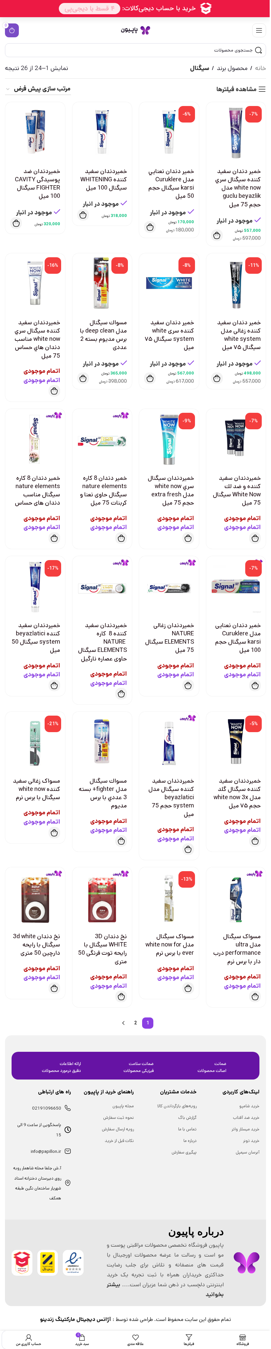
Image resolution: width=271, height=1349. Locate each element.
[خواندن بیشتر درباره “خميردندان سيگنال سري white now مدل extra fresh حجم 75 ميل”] (188, 538)
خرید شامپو (249, 1106)
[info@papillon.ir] (67, 1151)
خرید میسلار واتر (245, 1129)
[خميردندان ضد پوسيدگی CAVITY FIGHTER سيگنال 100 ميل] (35, 132)
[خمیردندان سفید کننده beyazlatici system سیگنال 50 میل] (35, 586)
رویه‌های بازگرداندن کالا (177, 1106)
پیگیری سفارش (184, 1152)
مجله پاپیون (123, 1106)
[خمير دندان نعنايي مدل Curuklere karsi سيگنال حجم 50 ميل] (169, 132)
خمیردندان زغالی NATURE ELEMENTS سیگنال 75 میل (169, 638)
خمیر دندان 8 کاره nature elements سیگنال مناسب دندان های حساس (37, 491)
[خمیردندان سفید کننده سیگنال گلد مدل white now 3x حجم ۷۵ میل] (236, 741)
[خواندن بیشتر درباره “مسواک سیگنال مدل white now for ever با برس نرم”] (188, 988)
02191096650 (46, 1108)
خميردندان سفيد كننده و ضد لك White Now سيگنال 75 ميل (237, 491)
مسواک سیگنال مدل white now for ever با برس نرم (169, 944)
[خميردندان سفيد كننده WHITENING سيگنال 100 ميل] (102, 132)
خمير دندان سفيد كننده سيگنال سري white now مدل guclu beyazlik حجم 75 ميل (238, 188)
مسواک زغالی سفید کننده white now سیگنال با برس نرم (36, 789)
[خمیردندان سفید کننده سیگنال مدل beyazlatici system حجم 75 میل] (169, 741)
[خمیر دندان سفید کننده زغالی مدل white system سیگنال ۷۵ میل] (236, 283)
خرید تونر (251, 1141)
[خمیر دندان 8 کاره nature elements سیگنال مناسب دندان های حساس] (35, 438)
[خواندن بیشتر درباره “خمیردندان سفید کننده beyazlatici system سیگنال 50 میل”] (54, 685)
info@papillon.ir (46, 1152)
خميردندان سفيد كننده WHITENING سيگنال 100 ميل (103, 179)
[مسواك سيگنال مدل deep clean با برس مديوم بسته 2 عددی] (102, 283)
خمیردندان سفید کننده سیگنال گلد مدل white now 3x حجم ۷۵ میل (237, 793)
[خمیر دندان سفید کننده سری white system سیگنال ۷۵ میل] (169, 283)
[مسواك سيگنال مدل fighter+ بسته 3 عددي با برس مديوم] (102, 741)
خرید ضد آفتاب (246, 1118)
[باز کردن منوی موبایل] (259, 30)
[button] (217, 235)
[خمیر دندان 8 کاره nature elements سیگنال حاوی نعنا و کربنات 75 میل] (102, 438)
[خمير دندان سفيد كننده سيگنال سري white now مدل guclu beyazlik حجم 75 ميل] (236, 132)
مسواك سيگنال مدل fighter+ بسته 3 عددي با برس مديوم (103, 793)
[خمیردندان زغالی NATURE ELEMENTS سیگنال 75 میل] (169, 586)
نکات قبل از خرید (119, 1141)
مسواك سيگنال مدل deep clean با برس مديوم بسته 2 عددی (103, 335)
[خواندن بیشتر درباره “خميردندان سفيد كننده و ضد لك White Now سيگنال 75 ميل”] (255, 538)
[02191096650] (67, 1108)
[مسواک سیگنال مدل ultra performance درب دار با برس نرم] (236, 897)
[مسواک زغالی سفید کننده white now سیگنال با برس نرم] (35, 741)
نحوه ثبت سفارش (118, 1118)
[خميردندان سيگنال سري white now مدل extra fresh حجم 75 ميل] (169, 438)
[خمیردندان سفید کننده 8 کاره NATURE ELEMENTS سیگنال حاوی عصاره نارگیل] (102, 586)
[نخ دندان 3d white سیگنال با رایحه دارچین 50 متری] (35, 897)
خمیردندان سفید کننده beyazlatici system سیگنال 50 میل (36, 638)
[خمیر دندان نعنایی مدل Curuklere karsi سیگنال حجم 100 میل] (236, 586)
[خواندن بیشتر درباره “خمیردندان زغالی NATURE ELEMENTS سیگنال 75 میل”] (188, 685)
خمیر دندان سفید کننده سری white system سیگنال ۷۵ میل (169, 335)
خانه (260, 68)
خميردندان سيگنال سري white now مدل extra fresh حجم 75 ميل (171, 491)
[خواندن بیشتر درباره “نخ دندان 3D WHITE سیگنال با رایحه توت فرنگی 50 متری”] (121, 996)
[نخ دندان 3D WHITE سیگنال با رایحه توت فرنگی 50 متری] (102, 897)
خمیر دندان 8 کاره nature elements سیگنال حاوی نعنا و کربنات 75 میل (103, 491)
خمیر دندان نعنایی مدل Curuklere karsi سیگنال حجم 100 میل (238, 638)
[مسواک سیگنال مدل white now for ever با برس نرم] (169, 897)
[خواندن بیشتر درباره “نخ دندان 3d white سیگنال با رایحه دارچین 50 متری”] (54, 988)
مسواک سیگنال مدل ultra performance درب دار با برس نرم (237, 949)
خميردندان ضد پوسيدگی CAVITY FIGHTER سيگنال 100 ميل (37, 184)
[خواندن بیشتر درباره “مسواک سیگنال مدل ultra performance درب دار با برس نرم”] (255, 996)
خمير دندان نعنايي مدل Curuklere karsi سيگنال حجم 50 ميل (171, 184)
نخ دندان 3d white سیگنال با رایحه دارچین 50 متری (36, 944)
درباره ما (190, 1141)
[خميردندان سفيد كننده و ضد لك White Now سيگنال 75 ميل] (236, 438)
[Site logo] (135, 30)
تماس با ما (187, 1129)
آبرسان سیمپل (247, 1152)
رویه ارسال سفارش (118, 1129)
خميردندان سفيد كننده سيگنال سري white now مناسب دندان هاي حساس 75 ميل (37, 339)
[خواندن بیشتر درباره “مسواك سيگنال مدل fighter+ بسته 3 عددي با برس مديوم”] (121, 841)
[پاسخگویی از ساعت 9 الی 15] (67, 1129)
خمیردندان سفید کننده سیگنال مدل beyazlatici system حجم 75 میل (171, 798)
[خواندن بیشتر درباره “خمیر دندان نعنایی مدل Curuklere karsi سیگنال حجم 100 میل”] (255, 685)
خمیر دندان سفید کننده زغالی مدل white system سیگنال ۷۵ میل (239, 335)
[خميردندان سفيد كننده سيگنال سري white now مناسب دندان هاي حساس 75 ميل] (35, 283)
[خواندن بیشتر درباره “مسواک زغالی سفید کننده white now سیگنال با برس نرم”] (54, 832)
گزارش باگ (187, 1118)
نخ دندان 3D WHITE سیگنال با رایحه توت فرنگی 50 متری (102, 949)
